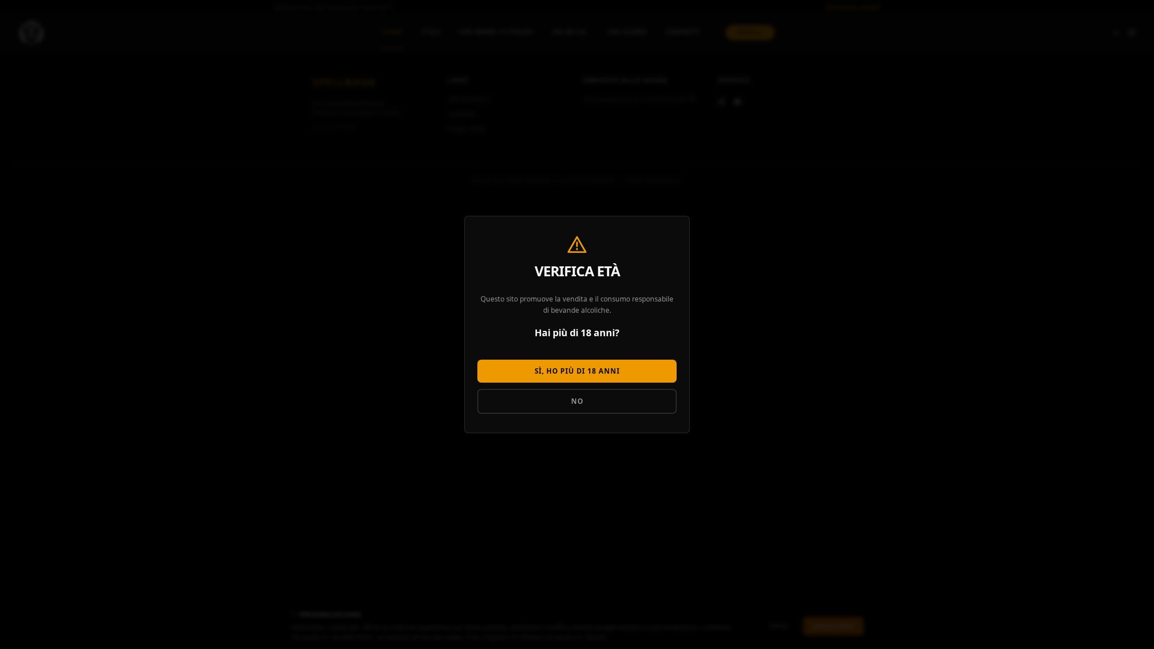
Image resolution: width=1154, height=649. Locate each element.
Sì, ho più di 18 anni (577, 371)
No (577, 401)
